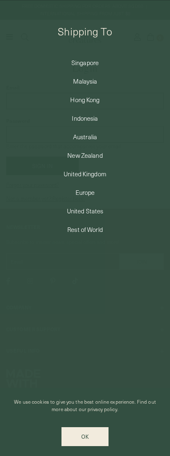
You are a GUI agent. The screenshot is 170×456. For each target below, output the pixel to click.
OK (85, 436)
